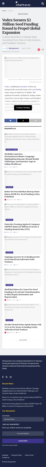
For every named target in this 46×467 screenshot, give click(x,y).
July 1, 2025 (8, 167)
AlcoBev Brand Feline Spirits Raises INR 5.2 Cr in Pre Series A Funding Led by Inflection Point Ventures (22, 327)
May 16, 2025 (9, 265)
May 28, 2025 (9, 232)
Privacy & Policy (16, 455)
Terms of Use (29, 455)
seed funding (36, 89)
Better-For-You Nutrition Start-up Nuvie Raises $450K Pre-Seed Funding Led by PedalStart (22, 194)
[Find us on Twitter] (7, 377)
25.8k (20, 200)
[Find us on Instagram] (11, 377)
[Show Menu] (3, 3)
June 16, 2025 (12, 200)
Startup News (11, 150)
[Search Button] (43, 3)
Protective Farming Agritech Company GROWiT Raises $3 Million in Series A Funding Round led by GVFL (22, 226)
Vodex (6, 86)
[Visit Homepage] (23, 3)
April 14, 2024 (26, 48)
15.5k (16, 167)
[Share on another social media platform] (36, 120)
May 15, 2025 (12, 300)
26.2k (16, 232)
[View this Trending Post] (5, 200)
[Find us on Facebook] (2, 377)
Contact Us (5, 457)
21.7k (19, 300)
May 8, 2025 (11, 332)
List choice (6, 416)
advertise (5, 455)
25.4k (16, 265)
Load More (23, 340)
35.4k (18, 332)
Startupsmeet (14, 48)
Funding (10, 11)
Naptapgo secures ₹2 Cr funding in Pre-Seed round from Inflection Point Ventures (22, 259)
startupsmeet (11, 462)
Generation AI (24, 86)
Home (4, 11)
